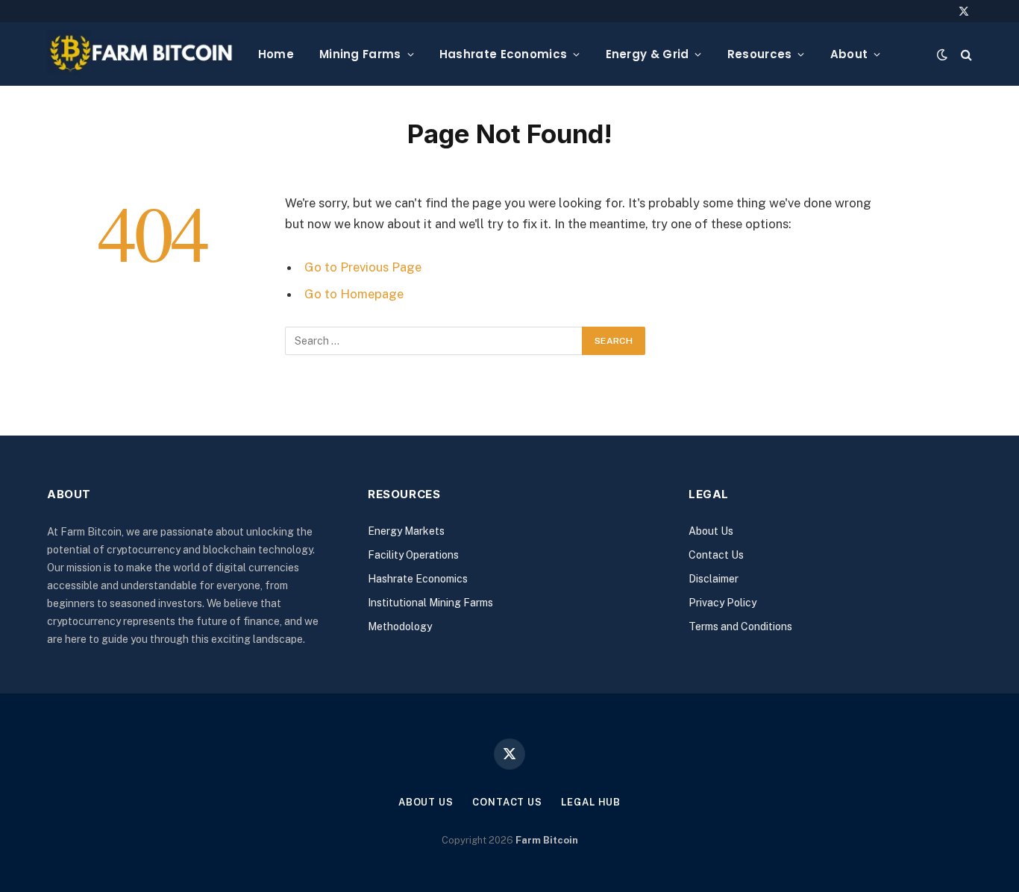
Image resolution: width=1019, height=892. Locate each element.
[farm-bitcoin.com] (140, 54)
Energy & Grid (647, 54)
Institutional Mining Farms (430, 603)
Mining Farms (360, 54)
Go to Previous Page (362, 267)
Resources (759, 54)
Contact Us (716, 555)
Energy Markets (406, 531)
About (849, 54)
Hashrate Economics (503, 54)
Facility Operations (413, 555)
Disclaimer (714, 579)
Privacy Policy (722, 603)
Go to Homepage (354, 293)
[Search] (965, 54)
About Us (711, 531)
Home (276, 54)
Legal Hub (591, 802)
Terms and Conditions (740, 626)
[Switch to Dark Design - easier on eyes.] (942, 54)
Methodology (400, 626)
